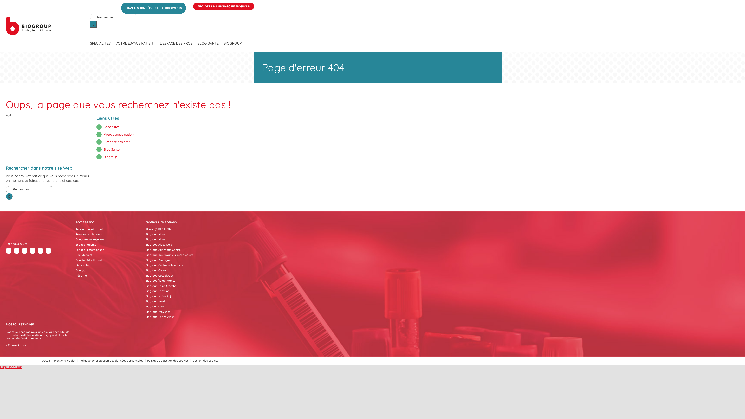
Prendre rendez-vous (89, 234)
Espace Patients (86, 244)
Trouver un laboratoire (90, 229)
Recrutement (84, 255)
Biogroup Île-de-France (160, 280)
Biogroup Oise (155, 306)
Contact (81, 270)
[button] (248, 40)
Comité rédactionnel (89, 260)
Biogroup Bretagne (158, 260)
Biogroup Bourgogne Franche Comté (169, 255)
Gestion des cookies (205, 360)
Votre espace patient (119, 134)
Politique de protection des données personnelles (111, 360)
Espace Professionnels (90, 250)
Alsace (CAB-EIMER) (158, 229)
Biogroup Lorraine (157, 291)
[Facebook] (8, 251)
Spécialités (112, 127)
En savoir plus (17, 345)
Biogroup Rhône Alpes (160, 317)
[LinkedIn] (24, 251)
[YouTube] (40, 251)
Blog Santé (112, 149)
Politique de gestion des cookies (168, 360)
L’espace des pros (117, 142)
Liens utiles (83, 265)
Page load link (11, 367)
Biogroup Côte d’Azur (159, 275)
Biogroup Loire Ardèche (161, 286)
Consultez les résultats (90, 239)
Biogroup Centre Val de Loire (164, 265)
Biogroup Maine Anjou (160, 296)
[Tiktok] (32, 251)
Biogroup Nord (155, 301)
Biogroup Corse (156, 270)
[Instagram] (48, 251)
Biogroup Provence (158, 311)
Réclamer (82, 275)
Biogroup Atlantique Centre (163, 250)
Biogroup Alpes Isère (159, 244)
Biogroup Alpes (155, 239)
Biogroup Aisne (155, 234)
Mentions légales (65, 360)
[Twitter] (16, 251)
